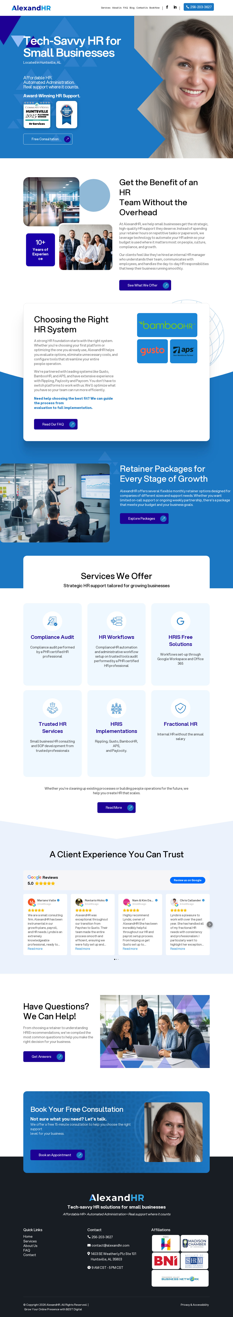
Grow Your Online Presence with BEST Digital (53, 1309)
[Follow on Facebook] (167, 7)
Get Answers (41, 1056)
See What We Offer (142, 285)
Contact (29, 1254)
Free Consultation (45, 139)
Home (28, 1236)
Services (105, 7)
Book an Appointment (55, 1155)
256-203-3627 (201, 7)
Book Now (154, 7)
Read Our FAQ (53, 424)
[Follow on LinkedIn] (175, 7)
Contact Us (142, 7)
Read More (114, 807)
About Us (116, 7)
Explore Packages (141, 518)
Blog (132, 7)
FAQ (125, 7)
